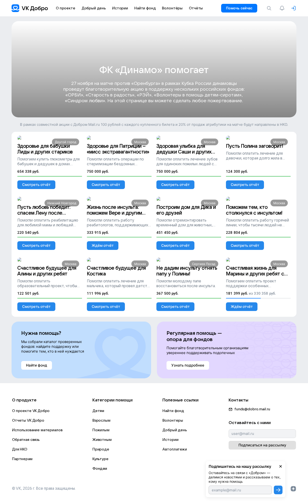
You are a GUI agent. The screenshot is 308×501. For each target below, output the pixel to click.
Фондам (99, 468)
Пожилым (100, 430)
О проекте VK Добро (31, 411)
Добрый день (174, 430)
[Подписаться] (278, 490)
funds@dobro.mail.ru (252, 409)
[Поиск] (270, 8)
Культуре (100, 459)
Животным (102, 440)
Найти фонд (173, 411)
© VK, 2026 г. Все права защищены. (44, 488)
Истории (170, 440)
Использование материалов (37, 430)
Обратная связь (26, 440)
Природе (100, 449)
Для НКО (19, 449)
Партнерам (22, 459)
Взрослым (101, 420)
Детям (98, 411)
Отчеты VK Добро (28, 420)
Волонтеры (172, 420)
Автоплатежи (174, 449)
